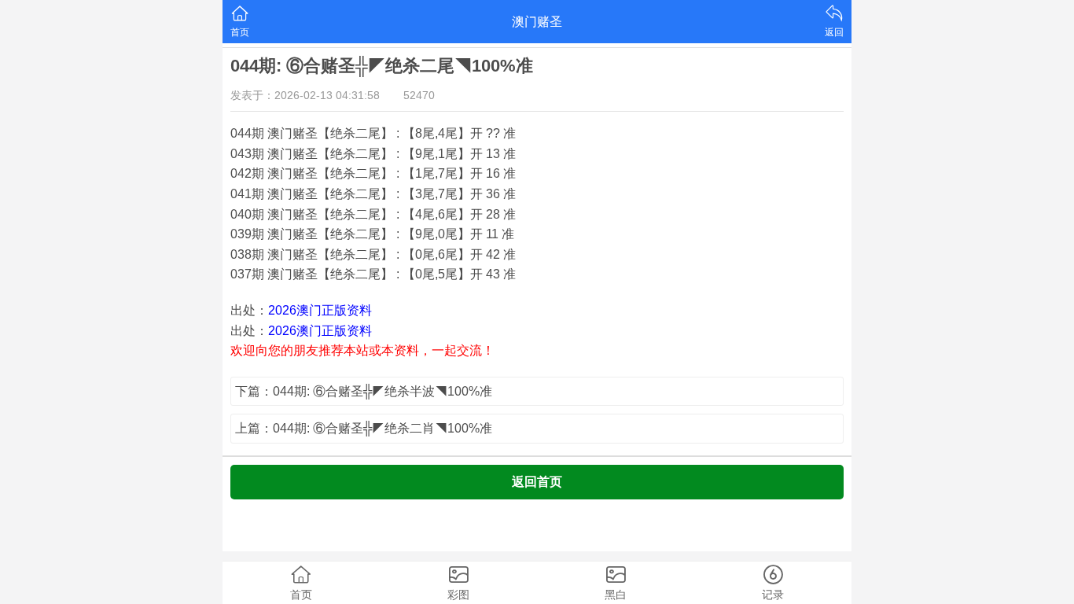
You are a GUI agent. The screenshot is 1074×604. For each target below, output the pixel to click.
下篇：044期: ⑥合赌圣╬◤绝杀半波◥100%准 (363, 391)
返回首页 (537, 481)
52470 (419, 95)
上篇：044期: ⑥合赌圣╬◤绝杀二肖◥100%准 (363, 428)
